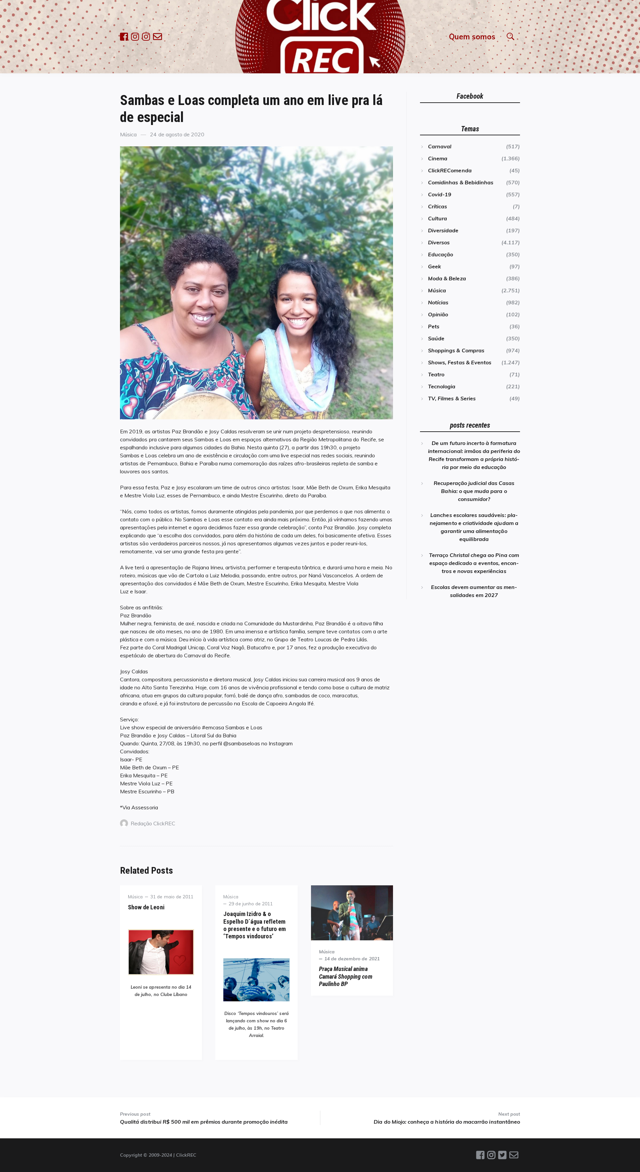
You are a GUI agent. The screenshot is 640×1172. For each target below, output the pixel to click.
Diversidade (443, 230)
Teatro (436, 374)
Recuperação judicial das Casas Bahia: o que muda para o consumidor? (474, 491)
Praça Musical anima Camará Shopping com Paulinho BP (345, 976)
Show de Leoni (146, 907)
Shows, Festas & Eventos (459, 362)
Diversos (439, 242)
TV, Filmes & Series (452, 398)
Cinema (437, 158)
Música (128, 134)
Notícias (438, 302)
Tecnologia (441, 386)
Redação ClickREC (153, 823)
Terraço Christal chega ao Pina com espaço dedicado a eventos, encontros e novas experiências (474, 563)
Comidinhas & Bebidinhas (460, 182)
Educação (440, 254)
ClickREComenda (450, 170)
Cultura (437, 218)
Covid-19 (439, 194)
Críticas (437, 206)
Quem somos (472, 36)
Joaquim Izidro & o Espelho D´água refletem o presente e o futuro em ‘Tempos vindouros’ (254, 924)
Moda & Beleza (447, 278)
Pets (433, 326)
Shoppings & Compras (456, 350)
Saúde (436, 338)
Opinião (438, 314)
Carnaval (439, 146)
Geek (434, 266)
